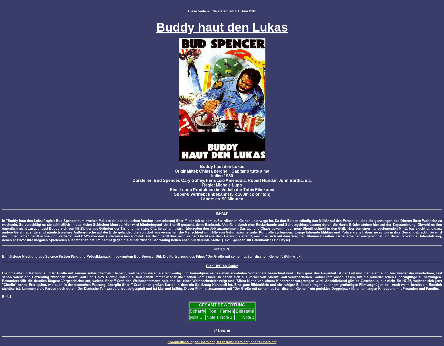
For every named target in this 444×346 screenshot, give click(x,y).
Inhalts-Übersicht (262, 342)
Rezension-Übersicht (232, 342)
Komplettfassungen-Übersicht (191, 342)
